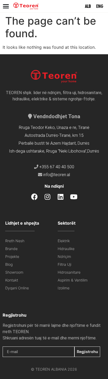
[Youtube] (74, 196)
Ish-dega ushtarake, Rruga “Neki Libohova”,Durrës (54, 151)
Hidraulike (66, 248)
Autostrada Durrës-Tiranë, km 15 (54, 135)
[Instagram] (47, 196)
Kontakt (11, 280)
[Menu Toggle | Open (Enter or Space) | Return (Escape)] (6, 6)
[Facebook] (34, 196)
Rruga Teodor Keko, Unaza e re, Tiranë (54, 127)
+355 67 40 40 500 (56, 166)
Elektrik (64, 241)
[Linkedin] (60, 196)
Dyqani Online (17, 288)
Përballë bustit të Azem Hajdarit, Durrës (54, 143)
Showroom (14, 272)
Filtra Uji (64, 264)
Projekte (12, 256)
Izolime (63, 288)
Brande (11, 248)
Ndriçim (64, 256)
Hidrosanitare (69, 272)
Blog (9, 264)
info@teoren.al (56, 174)
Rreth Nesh (14, 241)
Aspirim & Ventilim (73, 280)
